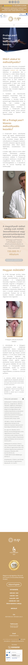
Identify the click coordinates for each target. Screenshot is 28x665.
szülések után (14, 70)
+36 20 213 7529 (14, 626)
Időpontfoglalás (14, 584)
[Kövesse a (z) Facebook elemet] (10, 2)
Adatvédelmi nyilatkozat (10, 639)
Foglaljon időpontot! (14, 260)
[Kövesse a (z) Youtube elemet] (18, 2)
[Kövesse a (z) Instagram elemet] (15, 2)
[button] (14, 490)
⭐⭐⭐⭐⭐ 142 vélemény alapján (15, 6)
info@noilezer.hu (13, 635)
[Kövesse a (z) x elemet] (13, 2)
